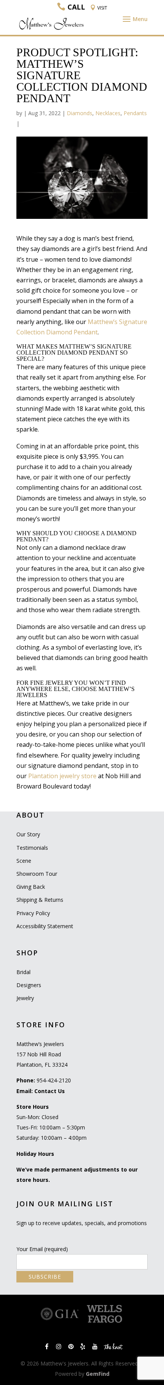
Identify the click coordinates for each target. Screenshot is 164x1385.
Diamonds (79, 113)
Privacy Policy (33, 913)
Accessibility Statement (44, 926)
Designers (28, 985)
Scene (23, 860)
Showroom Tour (36, 873)
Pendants (135, 113)
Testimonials (32, 847)
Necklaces (108, 113)
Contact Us (49, 1091)
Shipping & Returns (39, 899)
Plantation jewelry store (62, 776)
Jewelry (25, 998)
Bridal (23, 972)
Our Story (28, 834)
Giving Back (30, 886)
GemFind (97, 1373)
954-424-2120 (54, 1080)
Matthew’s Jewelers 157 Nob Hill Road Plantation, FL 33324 (42, 1054)
